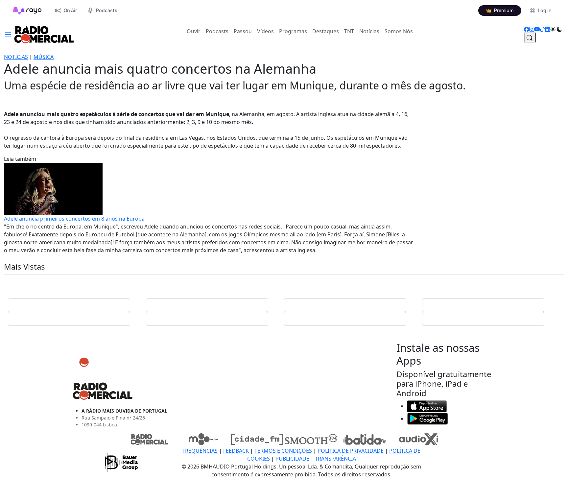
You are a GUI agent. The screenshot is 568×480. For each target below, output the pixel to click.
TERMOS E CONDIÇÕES (283, 450)
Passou (243, 31)
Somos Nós (399, 31)
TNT (349, 31)
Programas (293, 31)
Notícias (369, 31)
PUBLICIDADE (292, 458)
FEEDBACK (236, 450)
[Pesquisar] (530, 37)
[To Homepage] (27, 10)
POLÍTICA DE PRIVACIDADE (351, 450)
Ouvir (195, 31)
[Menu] (7, 33)
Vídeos (265, 31)
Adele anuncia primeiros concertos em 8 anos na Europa (74, 218)
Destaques (325, 31)
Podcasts (217, 31)
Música (44, 56)
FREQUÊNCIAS (200, 450)
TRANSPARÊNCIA (335, 458)
